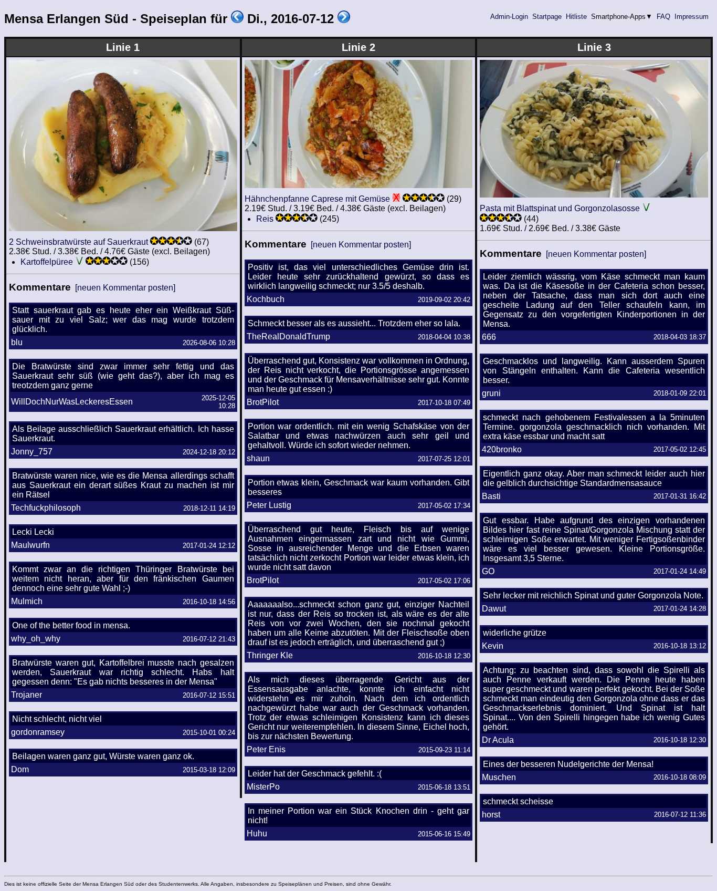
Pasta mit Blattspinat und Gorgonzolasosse (560, 208)
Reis (264, 218)
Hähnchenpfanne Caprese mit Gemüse (317, 198)
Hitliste (576, 16)
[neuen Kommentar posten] (125, 287)
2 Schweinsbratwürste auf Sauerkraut (78, 241)
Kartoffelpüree (46, 261)
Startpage (547, 16)
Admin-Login (509, 16)
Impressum (691, 16)
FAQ (663, 16)
